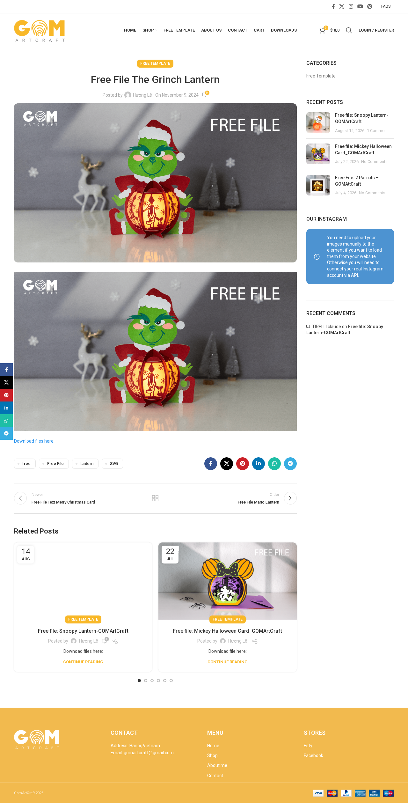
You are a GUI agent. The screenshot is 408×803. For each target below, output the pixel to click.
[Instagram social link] (350, 6)
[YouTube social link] (360, 6)
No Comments (374, 161)
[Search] (349, 30)
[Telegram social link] (290, 463)
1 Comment (377, 130)
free (26, 463)
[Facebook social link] (333, 6)
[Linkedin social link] (258, 463)
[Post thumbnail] (318, 123)
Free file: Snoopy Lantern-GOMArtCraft (83, 631)
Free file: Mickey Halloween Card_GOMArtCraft (227, 631)
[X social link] (341, 6)
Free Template (155, 63)
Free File (55, 463)
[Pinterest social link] (370, 6)
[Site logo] (40, 29)
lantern (86, 463)
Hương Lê (142, 95)
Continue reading (83, 661)
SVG (114, 463)
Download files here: (34, 441)
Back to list (155, 498)
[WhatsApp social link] (274, 463)
